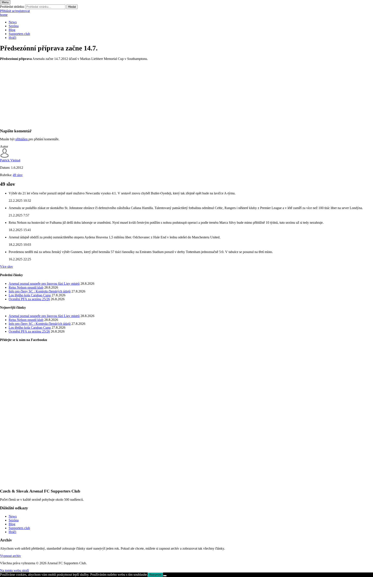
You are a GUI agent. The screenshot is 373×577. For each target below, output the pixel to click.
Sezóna (14, 26)
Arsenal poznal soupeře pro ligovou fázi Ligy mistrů (44, 283)
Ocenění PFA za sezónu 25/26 (29, 299)
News (13, 22)
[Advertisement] (129, 94)
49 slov (18, 175)
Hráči (12, 37)
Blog (12, 30)
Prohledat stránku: (12, 6)
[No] (165, 575)
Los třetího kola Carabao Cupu (30, 295)
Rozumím (155, 574)
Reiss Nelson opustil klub (26, 287)
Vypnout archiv (10, 556)
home (4, 15)
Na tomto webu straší (14, 570)
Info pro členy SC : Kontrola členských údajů (40, 291)
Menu (5, 2)
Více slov (6, 266)
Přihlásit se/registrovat (15, 11)
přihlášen (21, 139)
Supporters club (19, 34)
